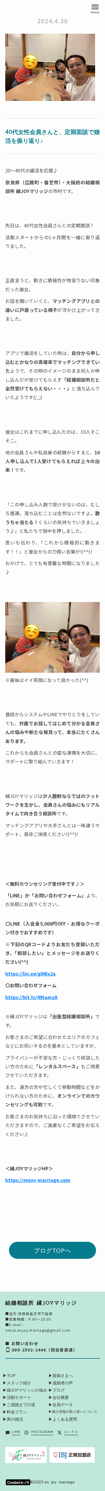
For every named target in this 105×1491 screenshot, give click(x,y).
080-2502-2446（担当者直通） (45, 1350)
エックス (71, 1432)
